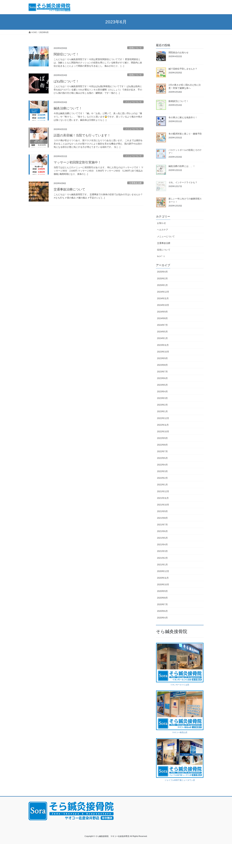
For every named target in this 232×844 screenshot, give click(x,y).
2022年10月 (163, 431)
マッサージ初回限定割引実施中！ (77, 162)
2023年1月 (162, 411)
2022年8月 (162, 444)
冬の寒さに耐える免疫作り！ (183, 117)
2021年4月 (162, 544)
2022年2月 (162, 478)
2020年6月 (162, 611)
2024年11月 (163, 298)
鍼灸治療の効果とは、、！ (182, 166)
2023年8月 (162, 365)
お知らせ (161, 223)
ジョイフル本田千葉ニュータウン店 (180, 780)
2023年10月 (163, 351)
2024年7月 (162, 325)
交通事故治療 (135, 183)
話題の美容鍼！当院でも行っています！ (82, 135)
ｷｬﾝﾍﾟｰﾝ (161, 256)
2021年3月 (162, 551)
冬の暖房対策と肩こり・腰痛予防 (185, 133)
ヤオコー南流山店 (179, 732)
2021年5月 (162, 538)
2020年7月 (162, 604)
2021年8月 (162, 518)
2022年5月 (162, 458)
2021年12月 (163, 491)
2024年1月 (162, 338)
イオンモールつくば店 (179, 685)
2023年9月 (162, 358)
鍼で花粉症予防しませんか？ (183, 68)
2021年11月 (163, 498)
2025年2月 (162, 278)
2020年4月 (162, 617)
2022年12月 (163, 418)
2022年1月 (162, 484)
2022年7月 (162, 451)
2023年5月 (162, 385)
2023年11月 (163, 345)
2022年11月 (163, 425)
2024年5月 (162, 331)
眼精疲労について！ (178, 101)
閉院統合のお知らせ (178, 52)
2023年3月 (162, 398)
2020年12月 (163, 571)
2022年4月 (162, 464)
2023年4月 (162, 391)
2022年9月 (162, 438)
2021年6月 (162, 531)
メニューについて (133, 102)
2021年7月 (162, 524)
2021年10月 (163, 504)
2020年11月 (163, 578)
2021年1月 (162, 564)
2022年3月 (162, 471)
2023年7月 (162, 371)
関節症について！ (66, 54)
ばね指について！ (66, 81)
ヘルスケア (162, 229)
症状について (135, 48)
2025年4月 (162, 271)
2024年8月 (162, 318)
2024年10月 (163, 305)
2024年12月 (163, 292)
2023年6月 (162, 378)
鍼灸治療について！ (68, 108)
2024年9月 (162, 311)
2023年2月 (162, 405)
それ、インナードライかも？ (183, 182)
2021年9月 (162, 511)
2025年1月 (162, 285)
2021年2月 (162, 558)
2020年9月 (162, 591)
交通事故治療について (69, 189)
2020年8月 (162, 597)
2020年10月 (163, 584)
